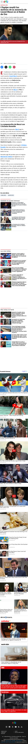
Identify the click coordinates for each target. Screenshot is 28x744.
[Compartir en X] (6, 67)
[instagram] (6, 727)
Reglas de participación (19, 732)
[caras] (14, 668)
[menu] (2, 1)
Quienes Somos (4, 731)
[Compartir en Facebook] (2, 67)
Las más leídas (6, 251)
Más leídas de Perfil (7, 310)
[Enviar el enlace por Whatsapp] (10, 67)
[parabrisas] (14, 692)
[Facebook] (9, 727)
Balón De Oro (11, 195)
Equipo (16, 731)
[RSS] (18, 727)
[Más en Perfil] (8, 617)
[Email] (14, 67)
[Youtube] (16, 727)
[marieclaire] (14, 645)
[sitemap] (21, 727)
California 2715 (8, 740)
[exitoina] (14, 621)
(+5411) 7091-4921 (4, 742)
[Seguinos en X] (12, 727)
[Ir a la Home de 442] (5, 2)
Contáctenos (3, 732)
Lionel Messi (3, 195)
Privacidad (3, 733)
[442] (14, 723)
